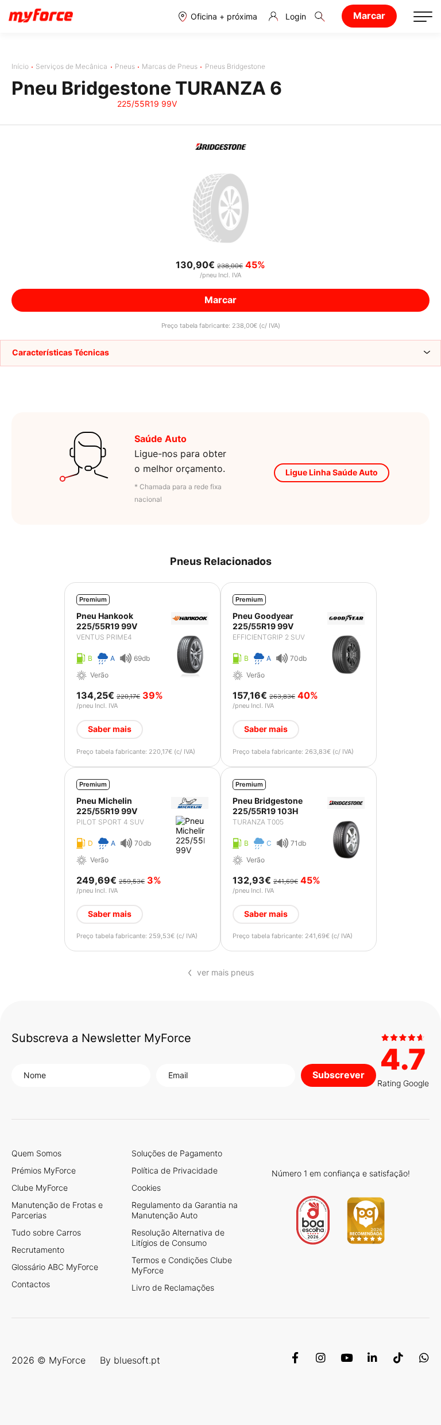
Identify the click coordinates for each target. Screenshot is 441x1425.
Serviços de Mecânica (71, 66)
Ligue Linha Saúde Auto (331, 472)
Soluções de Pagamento (176, 1153)
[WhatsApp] (424, 1360)
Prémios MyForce (43, 1170)
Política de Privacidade (174, 1170)
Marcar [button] (220, 299)
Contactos (30, 1284)
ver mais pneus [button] (225, 972)
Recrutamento (37, 1249)
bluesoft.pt (137, 1360)
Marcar (369, 15)
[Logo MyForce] (41, 16)
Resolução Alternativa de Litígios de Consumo (178, 1237)
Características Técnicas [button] (60, 352)
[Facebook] (294, 1360)
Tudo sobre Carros (46, 1232)
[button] (218, 16)
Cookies (146, 1187)
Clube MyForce (39, 1187)
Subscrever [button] (338, 1075)
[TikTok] (398, 1360)
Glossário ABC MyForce (54, 1267)
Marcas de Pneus (170, 66)
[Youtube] (346, 1360)
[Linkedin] (372, 1360)
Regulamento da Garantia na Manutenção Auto (184, 1210)
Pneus (125, 66)
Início (20, 66)
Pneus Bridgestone (235, 66)
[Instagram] (320, 1360)
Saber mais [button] (109, 729)
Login (295, 16)
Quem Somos (36, 1153)
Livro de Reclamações (172, 1287)
